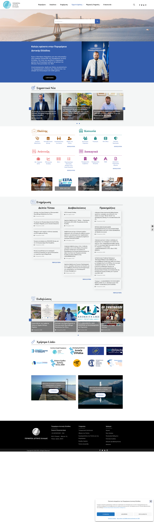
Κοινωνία (90, 131)
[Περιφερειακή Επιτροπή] (95, 158)
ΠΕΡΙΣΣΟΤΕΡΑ (56, 262)
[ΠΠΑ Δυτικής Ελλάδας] (48, 158)
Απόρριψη (124, 514)
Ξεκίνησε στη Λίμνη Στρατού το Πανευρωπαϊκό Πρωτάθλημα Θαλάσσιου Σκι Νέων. (65, 325)
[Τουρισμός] (95, 138)
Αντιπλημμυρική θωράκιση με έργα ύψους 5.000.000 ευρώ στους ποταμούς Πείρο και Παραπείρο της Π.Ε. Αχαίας (107, 113)
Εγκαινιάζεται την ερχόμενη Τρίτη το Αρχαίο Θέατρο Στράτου (40, 325)
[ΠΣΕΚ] (105, 158)
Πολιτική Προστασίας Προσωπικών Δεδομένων (114, 507)
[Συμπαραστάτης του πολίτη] (58, 138)
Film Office (105, 141)
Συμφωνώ (106, 514)
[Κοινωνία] (81, 131)
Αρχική (108, 430)
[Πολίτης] (34, 131)
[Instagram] (146, 4)
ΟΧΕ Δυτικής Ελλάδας (70, 212)
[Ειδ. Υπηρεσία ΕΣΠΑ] (38, 158)
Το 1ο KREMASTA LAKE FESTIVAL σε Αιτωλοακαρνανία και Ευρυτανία (88, 325)
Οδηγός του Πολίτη (84, 433)
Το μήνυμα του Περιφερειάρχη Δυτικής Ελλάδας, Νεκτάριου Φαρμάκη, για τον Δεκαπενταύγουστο (44, 113)
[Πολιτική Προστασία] (115, 138)
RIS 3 (58, 162)
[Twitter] (142, 4)
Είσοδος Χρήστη (83, 441)
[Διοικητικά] (81, 151)
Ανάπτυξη (43, 151)
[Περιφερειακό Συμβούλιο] (85, 158)
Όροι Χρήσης (109, 433)
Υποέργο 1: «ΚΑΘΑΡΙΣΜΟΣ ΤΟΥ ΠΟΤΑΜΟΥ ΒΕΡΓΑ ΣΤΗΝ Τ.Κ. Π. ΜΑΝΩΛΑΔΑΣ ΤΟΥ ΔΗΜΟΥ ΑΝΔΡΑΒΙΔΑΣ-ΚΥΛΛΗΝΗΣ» (107, 282)
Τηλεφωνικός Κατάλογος (86, 430)
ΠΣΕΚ (105, 162)
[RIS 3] (58, 158)
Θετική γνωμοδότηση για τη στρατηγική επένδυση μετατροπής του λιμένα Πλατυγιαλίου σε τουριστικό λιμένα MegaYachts (46, 252)
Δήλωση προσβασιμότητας (113, 441)
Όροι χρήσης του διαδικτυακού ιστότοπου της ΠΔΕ (128, 518)
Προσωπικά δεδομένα (112, 436)
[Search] (97, 21)
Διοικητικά (91, 151)
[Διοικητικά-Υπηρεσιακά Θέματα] (115, 158)
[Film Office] (105, 138)
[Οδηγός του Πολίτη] (69, 138)
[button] (151, 501)
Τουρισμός (95, 141)
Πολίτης (42, 131)
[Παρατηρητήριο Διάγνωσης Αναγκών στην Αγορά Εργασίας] (68, 158)
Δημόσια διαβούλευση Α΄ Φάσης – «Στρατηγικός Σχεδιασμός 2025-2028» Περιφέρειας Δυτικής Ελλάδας (76, 222)
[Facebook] (140, 4)
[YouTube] (144, 4)
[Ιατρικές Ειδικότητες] (37, 138)
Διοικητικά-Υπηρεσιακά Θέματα (115, 163)
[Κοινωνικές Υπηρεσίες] (85, 138)
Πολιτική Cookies (112, 518)
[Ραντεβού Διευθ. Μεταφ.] (48, 138)
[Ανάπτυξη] (34, 151)
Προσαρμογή (143, 514)
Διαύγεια (108, 444)
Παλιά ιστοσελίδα (84, 444)
